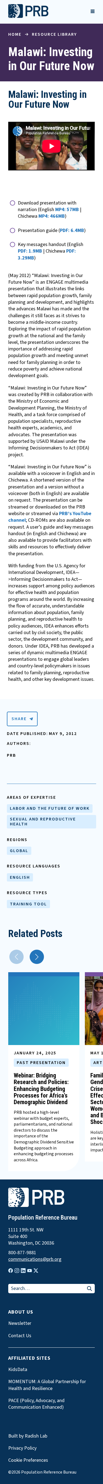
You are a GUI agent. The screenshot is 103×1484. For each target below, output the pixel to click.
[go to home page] (28, 16)
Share (19, 719)
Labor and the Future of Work (50, 808)
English (20, 877)
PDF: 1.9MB (30, 251)
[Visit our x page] (36, 1270)
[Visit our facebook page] (10, 1270)
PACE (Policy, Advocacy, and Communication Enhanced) (36, 1404)
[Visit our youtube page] (29, 1270)
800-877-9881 (22, 1253)
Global (19, 851)
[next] (37, 957)
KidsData (17, 1369)
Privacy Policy (22, 1448)
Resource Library (54, 34)
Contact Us (19, 1336)
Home (14, 34)
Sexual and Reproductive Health (43, 821)
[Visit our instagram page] (17, 1270)
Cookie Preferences (28, 1460)
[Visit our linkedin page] (23, 1270)
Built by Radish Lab (27, 1436)
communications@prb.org (35, 1259)
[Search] (89, 1289)
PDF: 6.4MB (72, 230)
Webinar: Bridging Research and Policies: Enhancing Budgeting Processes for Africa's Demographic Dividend (41, 1089)
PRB (11, 755)
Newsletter (19, 1323)
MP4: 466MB (51, 216)
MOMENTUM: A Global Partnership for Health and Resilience (47, 1385)
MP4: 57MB (67, 209)
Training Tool (28, 904)
